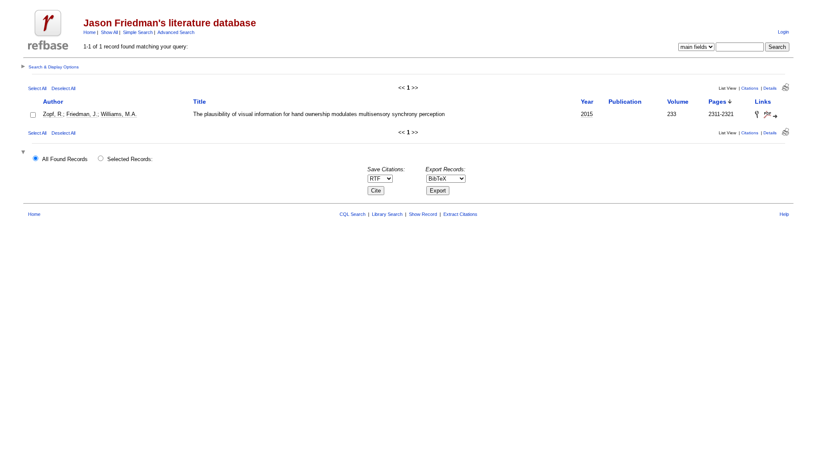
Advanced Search (175, 32)
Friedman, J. (81, 114)
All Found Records (65, 159)
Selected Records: (130, 159)
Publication (625, 101)
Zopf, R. (53, 114)
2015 (587, 114)
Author (53, 101)
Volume (677, 101)
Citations (749, 88)
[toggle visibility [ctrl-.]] (24, 152)
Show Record (423, 214)
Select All (37, 88)
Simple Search (138, 32)
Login (783, 31)
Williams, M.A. (119, 114)
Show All (109, 32)
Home (89, 32)
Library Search (387, 214)
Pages (717, 101)
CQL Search (353, 214)
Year (587, 101)
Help (784, 214)
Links (763, 101)
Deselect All (63, 88)
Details (770, 88)
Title (199, 101)
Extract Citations (460, 214)
